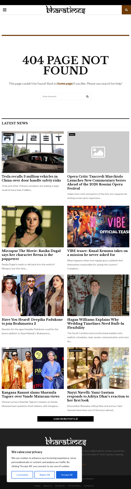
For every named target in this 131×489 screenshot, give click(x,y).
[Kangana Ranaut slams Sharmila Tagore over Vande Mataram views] (33, 368)
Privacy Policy (74, 485)
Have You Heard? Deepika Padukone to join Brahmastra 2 (32, 321)
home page (65, 83)
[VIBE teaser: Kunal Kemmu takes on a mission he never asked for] (98, 226)
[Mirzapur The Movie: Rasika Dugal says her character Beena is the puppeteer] (33, 226)
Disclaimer (60, 485)
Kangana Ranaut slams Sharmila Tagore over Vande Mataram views (31, 394)
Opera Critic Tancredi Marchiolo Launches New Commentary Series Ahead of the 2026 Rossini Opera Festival (96, 182)
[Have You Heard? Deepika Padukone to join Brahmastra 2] (33, 295)
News (72, 134)
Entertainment (10, 209)
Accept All (66, 474)
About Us (47, 485)
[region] (44, 464)
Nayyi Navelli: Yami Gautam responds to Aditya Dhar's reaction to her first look (98, 396)
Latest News (15, 123)
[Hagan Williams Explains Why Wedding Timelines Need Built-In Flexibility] (98, 295)
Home (37, 485)
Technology (8, 134)
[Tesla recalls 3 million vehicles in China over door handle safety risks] (33, 152)
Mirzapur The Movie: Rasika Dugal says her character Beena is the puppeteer (31, 255)
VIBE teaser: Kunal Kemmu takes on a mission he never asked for (97, 253)
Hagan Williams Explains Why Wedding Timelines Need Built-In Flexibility (95, 324)
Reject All (45, 474)
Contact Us (89, 485)
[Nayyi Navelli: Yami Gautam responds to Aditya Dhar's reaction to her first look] (98, 368)
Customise (22, 474)
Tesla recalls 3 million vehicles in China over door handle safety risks (31, 178)
